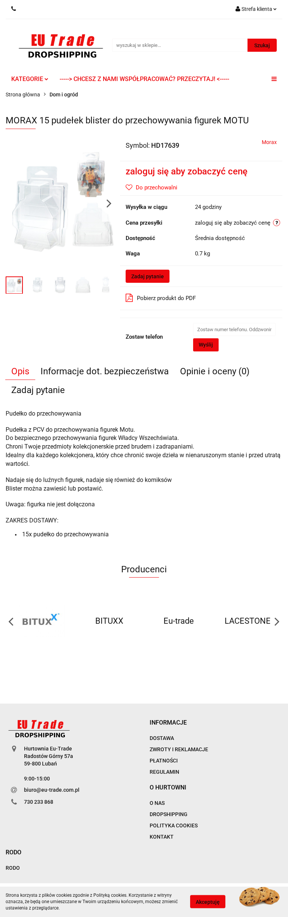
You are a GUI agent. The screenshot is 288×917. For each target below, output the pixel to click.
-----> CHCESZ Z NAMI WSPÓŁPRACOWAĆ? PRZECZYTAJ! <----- (144, 79)
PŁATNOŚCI (164, 761)
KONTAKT (162, 837)
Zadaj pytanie (147, 276)
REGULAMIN (164, 772)
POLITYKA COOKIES (174, 825)
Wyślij (206, 345)
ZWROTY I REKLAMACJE (179, 749)
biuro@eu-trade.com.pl (52, 790)
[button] (168, 723)
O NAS (157, 803)
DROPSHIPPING (169, 814)
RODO (13, 868)
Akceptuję (208, 902)
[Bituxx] (40, 621)
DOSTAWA (162, 738)
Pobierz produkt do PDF (166, 298)
